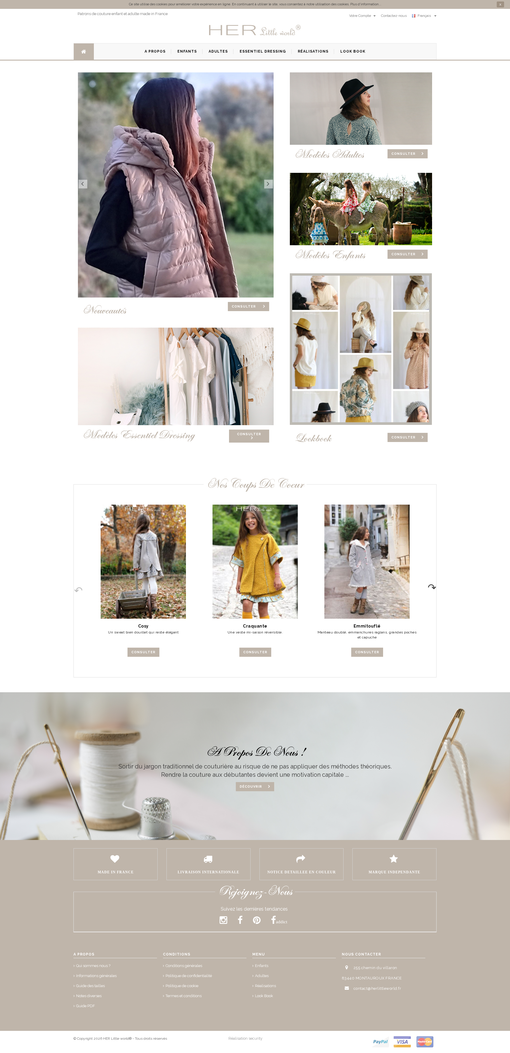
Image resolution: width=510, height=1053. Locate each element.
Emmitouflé (367, 626)
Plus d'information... (365, 4)
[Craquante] (255, 562)
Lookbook (312, 438)
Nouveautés (104, 310)
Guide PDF (85, 1006)
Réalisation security (245, 1038)
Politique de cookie (182, 986)
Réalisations (265, 986)
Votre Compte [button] (360, 16)
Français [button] (425, 16)
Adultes (262, 976)
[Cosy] (143, 562)
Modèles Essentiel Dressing (138, 435)
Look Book (264, 996)
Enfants (261, 965)
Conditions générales (184, 965)
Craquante (255, 626)
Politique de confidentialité (189, 976)
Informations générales (96, 976)
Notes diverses (89, 996)
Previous (74, 586)
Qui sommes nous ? (93, 965)
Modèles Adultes (329, 154)
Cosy (143, 626)
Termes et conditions (184, 996)
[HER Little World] (255, 30)
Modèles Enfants (329, 255)
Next (436, 586)
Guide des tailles (90, 986)
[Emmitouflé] (367, 562)
